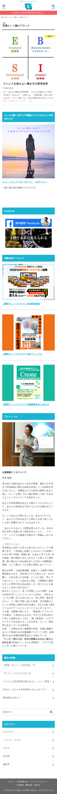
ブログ (6, 748)
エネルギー (8, 731)
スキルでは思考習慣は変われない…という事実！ (27, 681)
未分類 (6, 756)
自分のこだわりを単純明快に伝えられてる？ (25, 689)
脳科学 (6, 764)
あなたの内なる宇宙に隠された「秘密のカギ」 (25, 182)
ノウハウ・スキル (12, 740)
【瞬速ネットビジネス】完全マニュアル (22, 354)
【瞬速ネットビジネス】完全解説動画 (21, 303)
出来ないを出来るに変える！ (27, 790)
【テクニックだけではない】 (17, 673)
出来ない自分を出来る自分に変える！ (29, 13)
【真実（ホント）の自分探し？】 (19, 665)
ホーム (12, 782)
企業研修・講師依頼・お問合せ (28, 785)
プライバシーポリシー (39, 782)
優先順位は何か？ (12, 697)
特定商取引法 (23, 782)
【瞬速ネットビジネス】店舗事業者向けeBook (25, 404)
